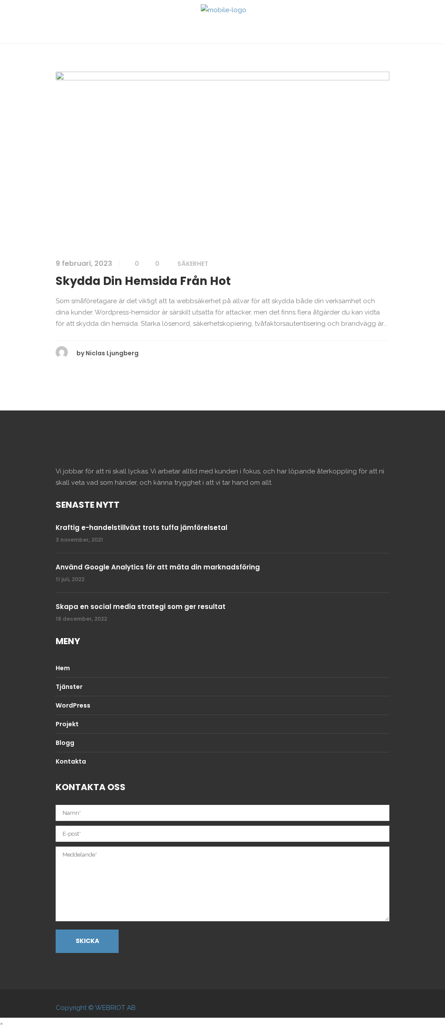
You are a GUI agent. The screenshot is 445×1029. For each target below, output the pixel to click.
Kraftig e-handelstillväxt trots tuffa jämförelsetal (141, 527)
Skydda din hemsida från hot (143, 281)
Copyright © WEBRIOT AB (96, 1008)
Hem (63, 668)
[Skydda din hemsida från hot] (222, 158)
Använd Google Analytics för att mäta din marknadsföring (158, 567)
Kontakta (71, 761)
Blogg (65, 742)
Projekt (67, 724)
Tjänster (69, 686)
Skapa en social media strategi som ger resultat (141, 606)
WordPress (73, 705)
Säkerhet (192, 263)
